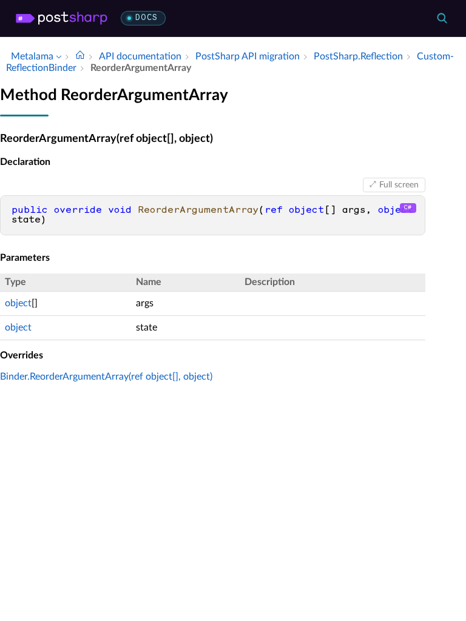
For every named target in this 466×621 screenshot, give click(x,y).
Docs (146, 18)
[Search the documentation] (442, 18)
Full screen (399, 185)
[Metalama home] (61, 18)
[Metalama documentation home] (80, 56)
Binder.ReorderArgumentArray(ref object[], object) (106, 376)
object (18, 303)
